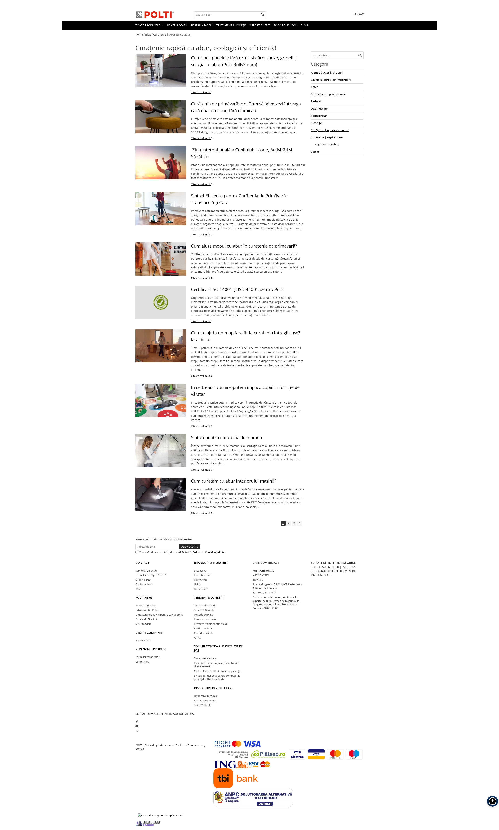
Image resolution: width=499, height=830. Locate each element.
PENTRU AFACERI (202, 25)
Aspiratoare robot (327, 144)
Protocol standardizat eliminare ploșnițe (217, 671)
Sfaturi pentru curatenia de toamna (226, 437)
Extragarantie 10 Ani (147, 610)
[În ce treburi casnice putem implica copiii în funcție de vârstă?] (160, 400)
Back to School (285, 25)
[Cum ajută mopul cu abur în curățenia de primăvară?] (160, 259)
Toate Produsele (148, 25)
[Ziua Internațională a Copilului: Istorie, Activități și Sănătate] (160, 162)
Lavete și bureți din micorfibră (331, 80)
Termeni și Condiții (204, 605)
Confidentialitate (203, 633)
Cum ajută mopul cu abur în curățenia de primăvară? (244, 246)
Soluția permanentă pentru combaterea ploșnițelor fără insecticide (217, 677)
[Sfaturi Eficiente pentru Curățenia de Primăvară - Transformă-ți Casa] (160, 208)
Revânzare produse (150, 649)
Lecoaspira (200, 570)
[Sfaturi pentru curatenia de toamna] (160, 450)
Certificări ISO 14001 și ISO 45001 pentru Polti (237, 289)
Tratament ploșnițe (231, 25)
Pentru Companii (145, 605)
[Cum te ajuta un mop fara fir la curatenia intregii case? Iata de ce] (160, 345)
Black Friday (201, 589)
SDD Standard (143, 624)
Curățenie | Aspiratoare (327, 137)
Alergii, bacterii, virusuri (327, 72)
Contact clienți (143, 584)
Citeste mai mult (201, 92)
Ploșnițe (316, 123)
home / (140, 34)
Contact (142, 563)
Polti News (144, 597)
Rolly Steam (201, 580)
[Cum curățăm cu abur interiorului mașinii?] (160, 494)
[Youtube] (136, 726)
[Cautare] (262, 14)
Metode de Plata (203, 614)
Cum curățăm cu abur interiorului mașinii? (233, 481)
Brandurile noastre (210, 563)
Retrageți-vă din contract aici (210, 624)
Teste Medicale (202, 705)
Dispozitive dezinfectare (213, 688)
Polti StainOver (202, 575)
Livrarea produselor (205, 619)
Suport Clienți (143, 580)
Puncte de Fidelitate (146, 619)
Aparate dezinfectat (205, 700)
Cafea (314, 87)
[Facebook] (136, 721)
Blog (304, 25)
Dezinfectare (319, 108)
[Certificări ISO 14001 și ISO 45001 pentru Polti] (160, 302)
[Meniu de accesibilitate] (492, 801)
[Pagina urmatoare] (299, 523)
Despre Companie (148, 632)
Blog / (149, 34)
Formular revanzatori (147, 657)
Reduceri (317, 101)
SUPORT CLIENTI (260, 25)
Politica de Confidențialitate (209, 552)
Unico (197, 584)
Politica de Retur (203, 628)
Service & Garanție (146, 570)
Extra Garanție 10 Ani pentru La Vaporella (159, 614)
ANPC (197, 637)
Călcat (315, 151)
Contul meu (142, 661)
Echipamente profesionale (328, 94)
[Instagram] (136, 730)
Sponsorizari (319, 116)
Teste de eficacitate (205, 658)
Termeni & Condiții (209, 597)
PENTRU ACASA (177, 25)
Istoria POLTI (142, 640)
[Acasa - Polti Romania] (154, 15)
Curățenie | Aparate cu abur (171, 34)
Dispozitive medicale (206, 696)
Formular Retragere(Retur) (150, 575)
